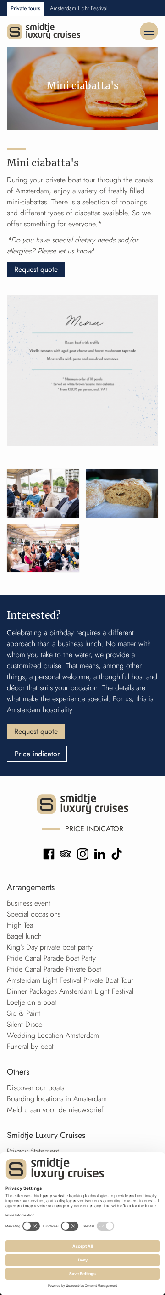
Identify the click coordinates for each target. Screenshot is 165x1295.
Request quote (36, 269)
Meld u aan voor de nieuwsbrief (55, 1109)
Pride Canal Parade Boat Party (51, 958)
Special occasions (33, 914)
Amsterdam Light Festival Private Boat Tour (70, 980)
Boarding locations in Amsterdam (57, 1098)
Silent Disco (25, 1024)
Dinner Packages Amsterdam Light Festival (70, 991)
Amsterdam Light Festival (79, 8)
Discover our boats (35, 1087)
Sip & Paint (23, 1013)
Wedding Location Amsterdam (53, 1035)
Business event (28, 903)
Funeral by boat (30, 1046)
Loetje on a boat (31, 1002)
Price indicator (37, 754)
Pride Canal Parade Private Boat (54, 969)
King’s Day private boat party (50, 947)
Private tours (25, 8)
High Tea (20, 925)
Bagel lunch (24, 936)
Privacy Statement (33, 1151)
